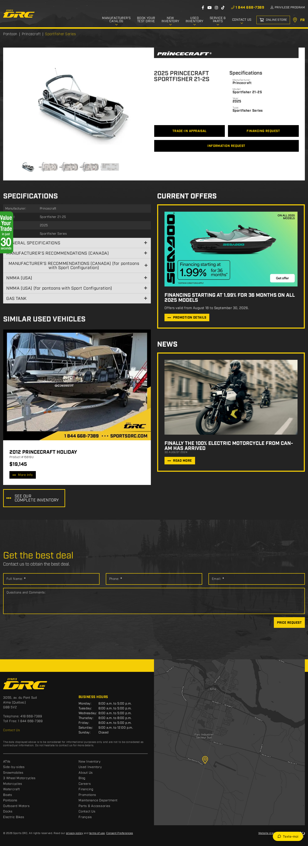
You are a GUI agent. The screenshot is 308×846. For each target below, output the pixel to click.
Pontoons (10, 800)
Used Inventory (90, 767)
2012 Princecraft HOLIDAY (43, 452)
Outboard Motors (16, 806)
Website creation (269, 833)
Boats (7, 795)
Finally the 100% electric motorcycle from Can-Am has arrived (228, 446)
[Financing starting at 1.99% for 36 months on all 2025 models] (231, 249)
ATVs (6, 762)
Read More (182, 461)
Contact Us (11, 730)
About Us (86, 773)
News (167, 344)
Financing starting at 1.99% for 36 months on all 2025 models (229, 298)
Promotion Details (189, 318)
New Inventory (90, 762)
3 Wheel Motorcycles (19, 778)
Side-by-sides (14, 767)
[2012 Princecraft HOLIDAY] (77, 384)
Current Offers (187, 196)
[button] (18, 106)
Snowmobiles (13, 773)
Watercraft (11, 789)
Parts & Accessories (94, 806)
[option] (78, 106)
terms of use (97, 833)
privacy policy (74, 833)
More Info (25, 475)
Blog (82, 778)
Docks (8, 812)
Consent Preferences (119, 833)
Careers (85, 784)
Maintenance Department (98, 800)
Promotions (87, 795)
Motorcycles (12, 784)
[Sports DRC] (19, 14)
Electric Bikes (13, 817)
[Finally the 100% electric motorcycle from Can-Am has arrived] (231, 397)
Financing (86, 789)
